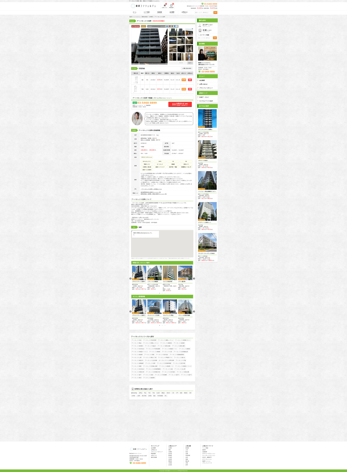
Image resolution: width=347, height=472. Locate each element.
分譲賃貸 (204, 451)
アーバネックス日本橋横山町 (181, 351)
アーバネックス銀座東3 (149, 377)
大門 (177, 393)
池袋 (187, 459)
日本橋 (133, 395)
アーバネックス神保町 (154, 351)
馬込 (145, 393)
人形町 (138, 395)
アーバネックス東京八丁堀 (149, 357)
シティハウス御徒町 (153, 281)
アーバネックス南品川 (150, 346)
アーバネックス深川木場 (179, 363)
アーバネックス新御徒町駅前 (177, 354)
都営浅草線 (144, 138)
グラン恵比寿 (181, 281)
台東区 (170, 451)
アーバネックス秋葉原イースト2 (139, 351)
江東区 (170, 448)
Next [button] (194, 278)
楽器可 (204, 450)
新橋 (181, 393)
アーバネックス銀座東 (137, 354)
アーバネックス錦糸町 (179, 343)
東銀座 (185, 393)
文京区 (170, 464)
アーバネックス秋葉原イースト (169, 348)
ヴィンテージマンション (208, 455)
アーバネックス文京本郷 (151, 360)
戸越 (153, 393)
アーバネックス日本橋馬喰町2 (153, 369)
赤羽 (187, 464)
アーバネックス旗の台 (179, 357)
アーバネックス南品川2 (137, 360)
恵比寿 (187, 461)
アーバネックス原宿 (148, 374)
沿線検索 (159, 12)
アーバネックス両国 (149, 354)
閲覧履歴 (171, 6)
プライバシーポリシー (157, 451)
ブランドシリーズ (207, 463)
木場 (187, 453)
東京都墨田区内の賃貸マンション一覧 (151, 192)
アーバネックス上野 (136, 357)
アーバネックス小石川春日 (168, 372)
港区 (169, 450)
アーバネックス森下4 (186, 374)
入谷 (187, 450)
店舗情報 (148, 105)
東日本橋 (144, 395)
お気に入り (164, 6)
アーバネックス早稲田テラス (165, 357)
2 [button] (162, 293)
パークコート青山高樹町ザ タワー (207, 191)
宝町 (190, 393)
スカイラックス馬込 (168, 315)
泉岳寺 (168, 393)
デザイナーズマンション (208, 453)
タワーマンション (207, 459)
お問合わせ (185, 12)
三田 (173, 393)
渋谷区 (170, 459)
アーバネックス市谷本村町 (149, 340)
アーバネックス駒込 (136, 343)
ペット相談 (205, 448)
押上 (166, 395)
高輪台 (163, 393)
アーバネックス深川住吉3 (138, 369)
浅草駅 (149, 138)
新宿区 (170, 455)
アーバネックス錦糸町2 (137, 346)
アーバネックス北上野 (179, 369)
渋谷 (187, 457)
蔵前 (154, 395)
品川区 (170, 453)
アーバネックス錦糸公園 (183, 372)
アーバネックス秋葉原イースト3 (183, 366)
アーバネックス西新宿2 (166, 343)
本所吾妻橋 (160, 395)
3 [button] (165, 293)
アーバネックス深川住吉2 (138, 348)
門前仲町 (188, 455)
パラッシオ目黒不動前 (184, 315)
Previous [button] (130, 278)
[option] (139, 277)
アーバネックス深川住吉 (162, 354)
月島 (187, 463)
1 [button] (159, 293)
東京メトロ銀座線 (145, 140)
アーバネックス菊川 (136, 377)
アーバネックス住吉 (136, 340)
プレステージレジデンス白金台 (206, 253)
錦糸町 (187, 448)
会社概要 (172, 12)
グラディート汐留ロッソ (204, 222)
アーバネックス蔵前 (136, 366)
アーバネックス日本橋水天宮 (153, 372)
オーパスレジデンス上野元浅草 (166, 360)
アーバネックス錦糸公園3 (178, 346)
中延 (149, 393)
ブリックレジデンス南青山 (205, 129)
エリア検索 (147, 12)
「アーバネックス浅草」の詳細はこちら (151, 189)
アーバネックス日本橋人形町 (150, 366)
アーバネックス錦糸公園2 (164, 346)
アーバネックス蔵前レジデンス (165, 340)
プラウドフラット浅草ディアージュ (139, 281)
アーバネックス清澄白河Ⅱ (138, 372)
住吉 (187, 451)
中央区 (170, 457)
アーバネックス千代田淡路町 (153, 348)
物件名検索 (154, 457)
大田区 (170, 463)
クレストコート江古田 (153, 315)
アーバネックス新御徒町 (138, 363)
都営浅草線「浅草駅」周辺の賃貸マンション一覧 (154, 194)
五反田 (158, 393)
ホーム (134, 12)
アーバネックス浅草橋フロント (182, 340)
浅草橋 (149, 395)
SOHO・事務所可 (207, 457)
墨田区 (170, 461)
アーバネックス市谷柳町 (161, 374)
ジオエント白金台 (203, 160)
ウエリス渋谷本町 (167, 281)
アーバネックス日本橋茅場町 (164, 363)
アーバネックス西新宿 (184, 348)
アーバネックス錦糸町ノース (166, 366)
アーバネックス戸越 (181, 360)
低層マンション (206, 461)
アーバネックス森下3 (174, 374)
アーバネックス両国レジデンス (150, 343)
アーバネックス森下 (136, 374)
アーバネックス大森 (168, 369)
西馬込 (140, 393)
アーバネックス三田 (167, 351)
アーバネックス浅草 (150, 363)
